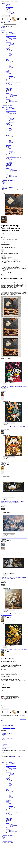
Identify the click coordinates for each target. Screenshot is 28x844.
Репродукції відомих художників (13, 82)
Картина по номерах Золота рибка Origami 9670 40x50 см (14, 649)
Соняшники (11, 63)
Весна (7, 91)
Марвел (10, 45)
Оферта (5, 739)
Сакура (10, 68)
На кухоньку (9, 80)
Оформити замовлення (15, 756)
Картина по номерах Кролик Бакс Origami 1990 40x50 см (14, 426)
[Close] (1, 755)
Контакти (5, 183)
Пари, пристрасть (13, 95)
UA (7, 11)
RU (9, 11)
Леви (10, 51)
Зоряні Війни (12, 44)
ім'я (1, 690)
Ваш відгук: (3, 696)
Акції (4, 181)
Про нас (8, 4)
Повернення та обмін (8, 736)
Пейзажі (8, 72)
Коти (10, 53)
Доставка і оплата (10, 5)
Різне (7, 102)
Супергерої (11, 46)
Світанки (11, 76)
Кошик (4, 748)
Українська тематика (11, 36)
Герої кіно (8, 42)
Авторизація (11, 13)
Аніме (7, 37)
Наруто (10, 39)
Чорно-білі (8, 90)
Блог (4, 182)
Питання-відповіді (7, 733)
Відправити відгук (4, 709)
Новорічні (8, 70)
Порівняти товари (7, 747)
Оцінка (2, 699)
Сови (10, 56)
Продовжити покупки (5, 756)
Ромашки (11, 67)
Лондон (10, 85)
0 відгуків (3, 237)
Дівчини (11, 94)
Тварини (8, 49)
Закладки (5, 745)
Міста (7, 83)
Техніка (8, 99)
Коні (10, 57)
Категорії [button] (3, 30)
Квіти (7, 60)
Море (10, 78)
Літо (7, 79)
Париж (10, 87)
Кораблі (10, 100)
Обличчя (11, 96)
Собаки (10, 55)
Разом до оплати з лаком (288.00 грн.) (9, 253)
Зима (7, 59)
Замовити (16, 260)
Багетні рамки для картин (9, 105)
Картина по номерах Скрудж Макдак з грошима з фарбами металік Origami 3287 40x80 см (12, 502)
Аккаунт (5, 744)
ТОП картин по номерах (11, 34)
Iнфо (4, 3)
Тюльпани (11, 66)
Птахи (10, 54)
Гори (10, 73)
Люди (7, 93)
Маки (10, 65)
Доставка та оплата (7, 738)
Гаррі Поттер (12, 43)
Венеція (10, 84)
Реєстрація (11, 12)
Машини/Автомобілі (13, 101)
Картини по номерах (8, 32)
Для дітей (8, 40)
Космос (7, 71)
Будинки (11, 74)
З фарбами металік (10, 33)
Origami (10, 233)
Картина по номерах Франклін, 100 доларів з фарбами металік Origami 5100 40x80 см (13, 578)
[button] (3, 27)
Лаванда (11, 61)
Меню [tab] (4, 760)
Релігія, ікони (9, 89)
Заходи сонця (12, 77)
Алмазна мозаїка (7, 103)
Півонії (10, 62)
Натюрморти (9, 88)
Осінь (7, 48)
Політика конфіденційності (9, 735)
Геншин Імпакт (12, 38)
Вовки (10, 50)
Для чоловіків (9, 97)
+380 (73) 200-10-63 (5, 21)
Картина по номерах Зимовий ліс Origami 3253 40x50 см (14, 538)
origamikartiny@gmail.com (9, 842)
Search (2, 25)
